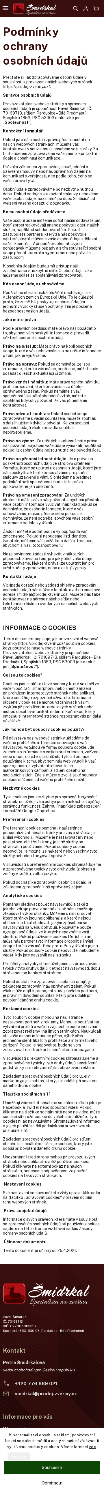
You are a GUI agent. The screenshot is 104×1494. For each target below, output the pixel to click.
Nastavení (18, 1456)
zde (92, 1447)
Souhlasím (52, 1467)
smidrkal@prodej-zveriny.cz (46, 1393)
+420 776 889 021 (36, 1383)
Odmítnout (52, 1482)
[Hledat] (78, 8)
